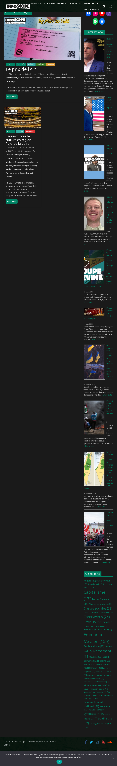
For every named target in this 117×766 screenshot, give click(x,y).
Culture (31, 64)
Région (14, 81)
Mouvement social (97, 685)
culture (39, 77)
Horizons (17, 165)
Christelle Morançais (26, 77)
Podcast (74, 3)
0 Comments (54, 74)
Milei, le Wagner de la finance (109, 150)
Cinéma (26, 154)
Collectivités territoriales (15, 158)
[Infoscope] (16, 6)
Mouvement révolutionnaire (96, 682)
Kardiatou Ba (27, 74)
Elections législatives (97, 626)
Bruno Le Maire (96, 584)
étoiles (51, 77)
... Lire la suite (98, 91)
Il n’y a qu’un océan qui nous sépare (109, 102)
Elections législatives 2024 (98, 629)
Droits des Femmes (22, 162)
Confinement (106, 612)
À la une (10, 64)
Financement (61, 77)
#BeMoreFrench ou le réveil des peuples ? (109, 520)
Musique (25, 165)
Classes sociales (98, 608)
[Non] (113, 758)
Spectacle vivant (26, 173)
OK (59, 762)
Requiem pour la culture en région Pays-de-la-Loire (18, 140)
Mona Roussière (29, 147)
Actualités (21, 64)
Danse (45, 77)
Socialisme (98, 710)
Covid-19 (93, 622)
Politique (29, 131)
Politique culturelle (20, 169)
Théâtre (9, 177)
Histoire (104, 660)
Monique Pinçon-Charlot (99, 675)
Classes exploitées (100, 604)
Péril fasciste (91, 698)
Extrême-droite (94, 646)
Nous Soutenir (91, 9)
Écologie (41, 64)
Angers (90, 580)
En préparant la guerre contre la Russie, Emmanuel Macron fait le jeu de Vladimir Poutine (109, 362)
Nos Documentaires (54, 3)
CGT (96, 600)
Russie (87, 710)
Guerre (96, 656)
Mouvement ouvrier (94, 678)
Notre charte (91, 3)
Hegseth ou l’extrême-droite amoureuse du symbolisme (109, 48)
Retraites (106, 706)
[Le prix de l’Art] (42, 18)
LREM (91, 672)
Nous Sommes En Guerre (96, 689)
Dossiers (34, 3)
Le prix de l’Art (21, 69)
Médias (51, 64)
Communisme (91, 612)
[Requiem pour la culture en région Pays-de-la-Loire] (22, 108)
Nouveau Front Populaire (95, 692)
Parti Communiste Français (100, 695)
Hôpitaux (94, 667)
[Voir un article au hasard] (110, 6)
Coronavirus (97, 616)
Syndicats (93, 714)
